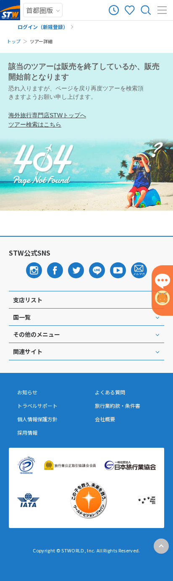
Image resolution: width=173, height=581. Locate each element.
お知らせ (27, 392)
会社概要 (105, 419)
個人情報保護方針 (37, 419)
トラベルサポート (37, 405)
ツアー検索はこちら (34, 124)
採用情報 (27, 432)
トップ (14, 41)
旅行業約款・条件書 (117, 405)
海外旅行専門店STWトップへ (47, 115)
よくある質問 (110, 392)
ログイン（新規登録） (43, 26)
